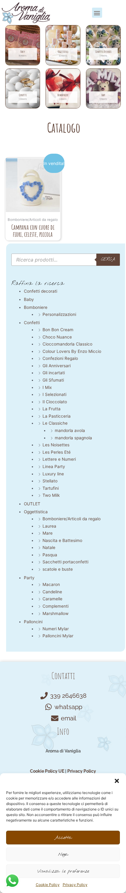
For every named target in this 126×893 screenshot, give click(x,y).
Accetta (63, 838)
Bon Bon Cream (58, 329)
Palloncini (33, 621)
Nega (63, 854)
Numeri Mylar (56, 628)
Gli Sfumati (53, 380)
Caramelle (52, 598)
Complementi (56, 606)
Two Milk (51, 495)
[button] (117, 781)
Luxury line (53, 473)
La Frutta (52, 408)
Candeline (52, 591)
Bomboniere (35, 307)
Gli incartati (54, 372)
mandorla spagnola (73, 437)
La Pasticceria (57, 416)
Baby (29, 299)
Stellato (50, 480)
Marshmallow (56, 613)
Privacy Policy (75, 884)
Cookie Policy (48, 884)
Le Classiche (55, 423)
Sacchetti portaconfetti (65, 561)
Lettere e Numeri (59, 459)
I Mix (47, 387)
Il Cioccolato (55, 401)
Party (29, 577)
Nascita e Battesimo (62, 540)
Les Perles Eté (57, 452)
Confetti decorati (40, 291)
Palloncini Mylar (58, 635)
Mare (48, 533)
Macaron (51, 584)
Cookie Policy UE (47, 771)
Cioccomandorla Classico (67, 344)
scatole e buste (58, 569)
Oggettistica (36, 511)
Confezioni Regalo (60, 358)
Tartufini (51, 488)
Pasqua (50, 554)
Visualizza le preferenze (63, 871)
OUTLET (32, 503)
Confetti (32, 322)
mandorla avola (70, 430)
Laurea (49, 526)
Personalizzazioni (59, 314)
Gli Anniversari (57, 365)
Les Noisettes (56, 444)
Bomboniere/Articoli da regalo (72, 518)
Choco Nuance (57, 337)
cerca (108, 259)
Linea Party (54, 466)
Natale (49, 547)
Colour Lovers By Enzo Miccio (72, 351)
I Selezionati (54, 394)
